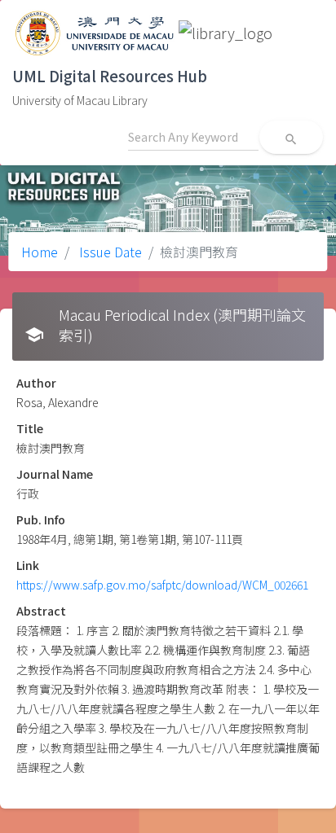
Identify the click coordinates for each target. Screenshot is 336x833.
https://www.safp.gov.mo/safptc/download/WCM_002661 (162, 585)
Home (39, 251)
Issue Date (109, 251)
